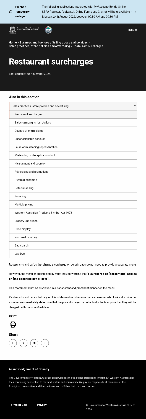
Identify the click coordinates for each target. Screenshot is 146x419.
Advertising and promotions (31, 172)
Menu (131, 30)
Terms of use (18, 405)
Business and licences (34, 42)
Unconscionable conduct (30, 139)
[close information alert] (135, 11)
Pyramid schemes (26, 180)
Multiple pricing (24, 204)
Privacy (42, 405)
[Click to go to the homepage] (30, 30)
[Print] (13, 324)
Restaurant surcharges (29, 114)
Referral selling (24, 188)
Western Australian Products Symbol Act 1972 (43, 213)
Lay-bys (20, 254)
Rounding (20, 196)
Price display (23, 229)
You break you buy (26, 237)
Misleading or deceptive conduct (35, 155)
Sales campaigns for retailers (33, 122)
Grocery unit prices (26, 221)
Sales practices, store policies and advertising (39, 46)
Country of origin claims (29, 131)
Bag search (21, 245)
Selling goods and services (70, 42)
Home (13, 42)
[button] (13, 343)
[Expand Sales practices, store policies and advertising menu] (135, 104)
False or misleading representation (36, 147)
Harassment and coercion (30, 163)
